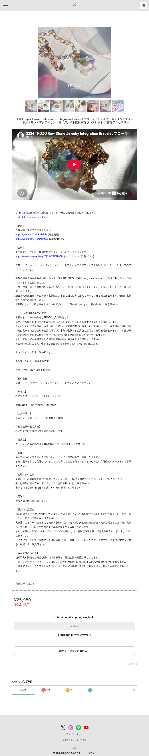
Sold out (74, 626)
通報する (132, 663)
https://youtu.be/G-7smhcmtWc (32, 239)
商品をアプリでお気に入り (74, 650)
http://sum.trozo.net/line (34, 217)
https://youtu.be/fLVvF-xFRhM (31, 234)
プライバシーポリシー (74, 734)
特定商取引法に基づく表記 (74, 740)
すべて (23, 690)
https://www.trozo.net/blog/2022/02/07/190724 (39, 256)
